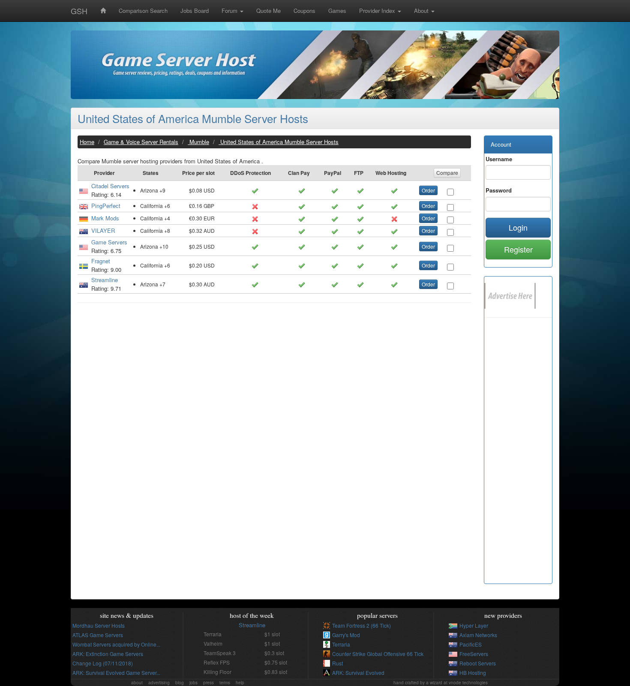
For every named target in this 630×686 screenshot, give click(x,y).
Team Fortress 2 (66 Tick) (361, 625)
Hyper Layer (473, 625)
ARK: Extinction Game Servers (107, 653)
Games (337, 10)
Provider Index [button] (378, 10)
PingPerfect (105, 206)
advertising (159, 683)
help (240, 683)
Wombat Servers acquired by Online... (116, 644)
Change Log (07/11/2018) (102, 663)
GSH (79, 10)
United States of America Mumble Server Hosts (193, 118)
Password (499, 190)
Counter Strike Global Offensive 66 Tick (377, 653)
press (208, 683)
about (137, 683)
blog (179, 683)
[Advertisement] (274, 371)
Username (499, 159)
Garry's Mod (346, 634)
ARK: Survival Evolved (358, 672)
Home (87, 142)
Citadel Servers (110, 186)
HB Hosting (472, 672)
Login (518, 227)
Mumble (198, 142)
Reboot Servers (477, 663)
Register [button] (518, 249)
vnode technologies (468, 683)
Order (428, 190)
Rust (337, 663)
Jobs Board (194, 10)
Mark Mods (105, 218)
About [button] (422, 10)
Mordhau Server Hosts (98, 625)
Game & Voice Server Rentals (141, 142)
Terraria (341, 644)
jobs (193, 683)
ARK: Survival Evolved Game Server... (116, 672)
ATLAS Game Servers (97, 634)
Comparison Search (143, 10)
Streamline (104, 280)
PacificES (470, 644)
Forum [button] (230, 10)
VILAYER (103, 230)
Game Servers (109, 242)
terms (224, 683)
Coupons (304, 10)
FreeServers (473, 653)
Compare (447, 172)
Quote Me (268, 10)
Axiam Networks (478, 634)
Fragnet (100, 261)
